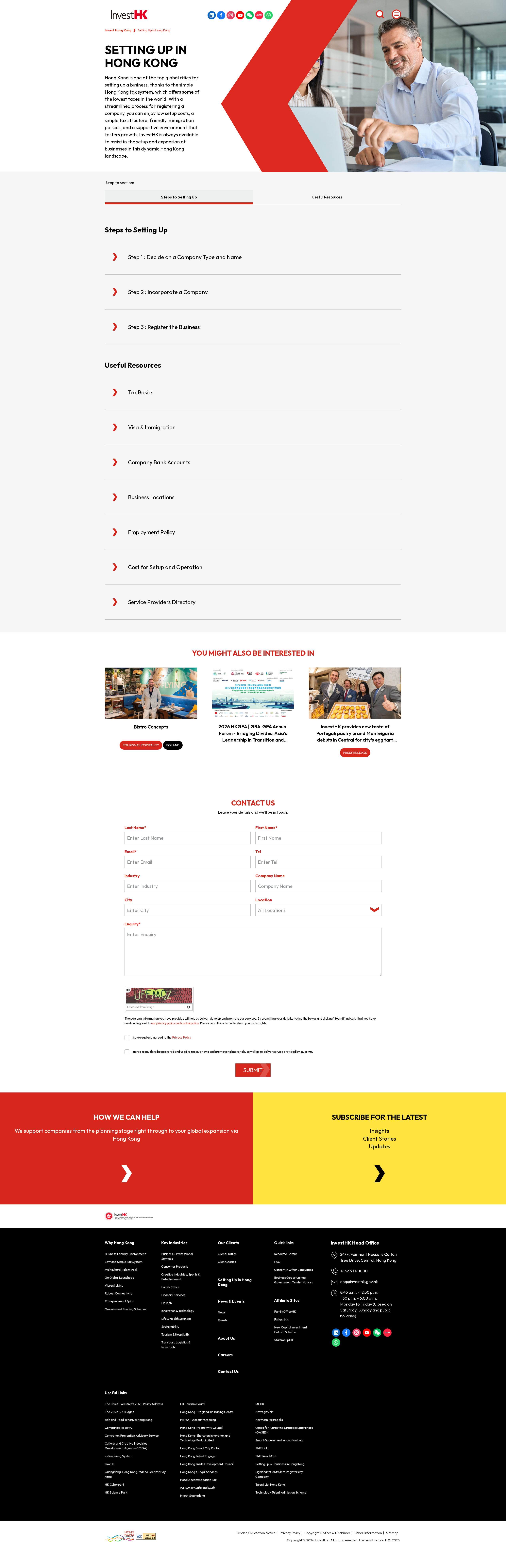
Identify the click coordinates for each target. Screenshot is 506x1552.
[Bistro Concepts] (151, 693)
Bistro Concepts (151, 727)
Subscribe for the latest (379, 1117)
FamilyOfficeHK (285, 1311)
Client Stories (227, 1262)
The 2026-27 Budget (119, 1412)
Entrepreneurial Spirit (119, 1301)
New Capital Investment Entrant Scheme (290, 1329)
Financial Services (173, 1295)
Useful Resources (327, 197)
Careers (225, 1354)
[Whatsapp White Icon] (268, 15)
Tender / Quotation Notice (256, 1533)
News (222, 1312)
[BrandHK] (119, 1536)
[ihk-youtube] (240, 15)
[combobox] (318, 910)
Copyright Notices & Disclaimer (327, 1533)
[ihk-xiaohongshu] (259, 15)
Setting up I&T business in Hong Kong (279, 1464)
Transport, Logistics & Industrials (175, 1344)
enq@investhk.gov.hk (359, 1281)
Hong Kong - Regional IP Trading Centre (207, 1412)
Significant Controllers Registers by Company (279, 1474)
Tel (258, 851)
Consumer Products (174, 1266)
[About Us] (126, 1174)
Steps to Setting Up (179, 197)
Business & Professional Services (177, 1256)
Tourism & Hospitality (175, 1334)
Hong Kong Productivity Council (201, 1428)
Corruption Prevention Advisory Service (132, 1435)
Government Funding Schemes (125, 1309)
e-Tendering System (118, 1456)
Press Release (355, 753)
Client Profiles (227, 1254)
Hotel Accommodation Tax (198, 1480)
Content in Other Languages (293, 1270)
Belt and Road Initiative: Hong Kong (128, 1420)
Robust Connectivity (118, 1293)
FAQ (277, 1262)
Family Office (170, 1287)
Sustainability (170, 1326)
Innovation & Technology (177, 1311)
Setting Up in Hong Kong (235, 1282)
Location (263, 899)
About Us (226, 1338)
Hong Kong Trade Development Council (206, 1464)
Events (222, 1320)
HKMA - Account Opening (198, 1420)
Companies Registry (118, 1428)
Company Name (270, 875)
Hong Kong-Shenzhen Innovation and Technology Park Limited (205, 1438)
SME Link (261, 1448)
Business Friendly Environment (125, 1254)
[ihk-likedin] (212, 15)
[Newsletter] (379, 1174)
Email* (131, 851)
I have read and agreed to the (161, 1037)
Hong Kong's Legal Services (199, 1472)
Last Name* (135, 827)
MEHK (259, 1404)
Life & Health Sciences (176, 1319)
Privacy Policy (181, 1037)
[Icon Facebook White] (221, 15)
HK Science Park (116, 1492)
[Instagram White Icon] (231, 15)
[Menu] (396, 14)
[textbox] (313, 910)
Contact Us (228, 1371)
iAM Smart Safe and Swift (197, 1488)
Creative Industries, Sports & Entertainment (180, 1276)
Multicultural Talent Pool (121, 1270)
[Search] (380, 14)
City (128, 899)
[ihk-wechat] (249, 15)
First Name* (266, 827)
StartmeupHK (283, 1340)
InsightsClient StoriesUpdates (379, 1138)
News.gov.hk (264, 1412)
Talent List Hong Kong (270, 1484)
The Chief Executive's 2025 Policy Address (134, 1404)
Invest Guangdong (192, 1495)
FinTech (166, 1303)
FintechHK (281, 1319)
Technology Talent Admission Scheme (280, 1492)
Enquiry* (133, 923)
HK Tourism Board (192, 1404)
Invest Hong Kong (118, 30)
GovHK (110, 1464)
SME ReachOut (265, 1456)
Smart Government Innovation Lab (279, 1440)
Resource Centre (285, 1254)
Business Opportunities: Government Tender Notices (293, 1280)
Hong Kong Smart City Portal (199, 1448)
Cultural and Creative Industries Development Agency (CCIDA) (126, 1445)
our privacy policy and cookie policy (175, 1023)
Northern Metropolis (269, 1420)
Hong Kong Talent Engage (197, 1456)
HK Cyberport (114, 1484)
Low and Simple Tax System (124, 1262)
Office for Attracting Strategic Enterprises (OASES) (284, 1430)
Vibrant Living (114, 1285)
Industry (132, 875)
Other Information (368, 1533)
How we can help (126, 1117)
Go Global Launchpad (119, 1277)
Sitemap (392, 1533)
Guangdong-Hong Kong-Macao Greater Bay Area (135, 1474)
